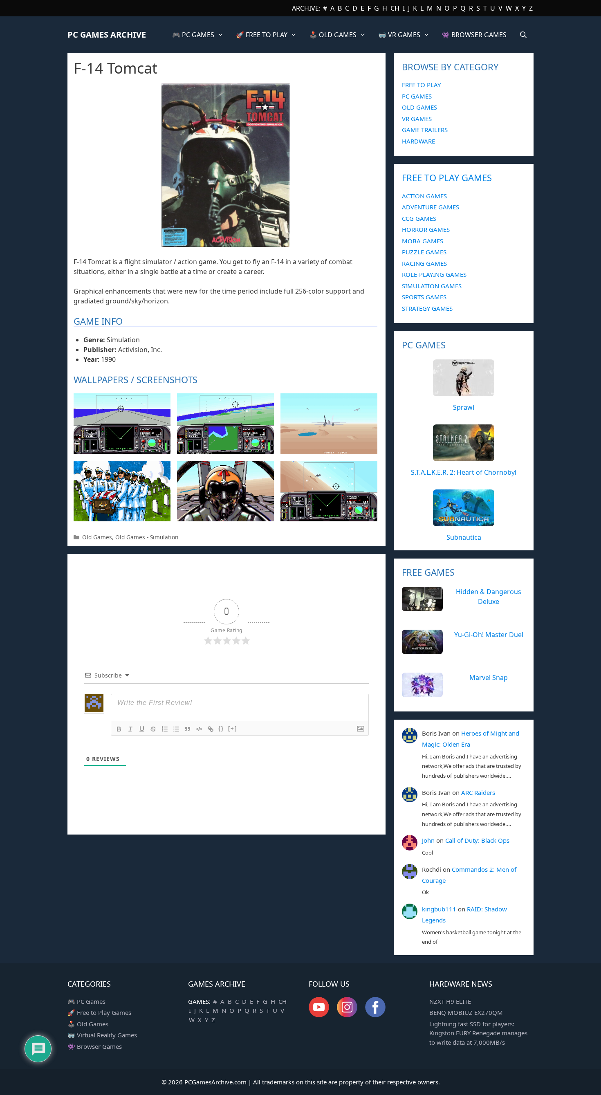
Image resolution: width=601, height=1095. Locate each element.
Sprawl (463, 407)
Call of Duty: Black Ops (477, 840)
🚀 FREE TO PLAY (261, 34)
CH (394, 8)
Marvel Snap (488, 677)
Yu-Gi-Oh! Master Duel (488, 634)
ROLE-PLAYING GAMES (434, 274)
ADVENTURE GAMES (430, 207)
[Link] (210, 729)
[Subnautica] (463, 522)
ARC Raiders (478, 792)
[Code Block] (199, 729)
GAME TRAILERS (425, 130)
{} (221, 728)
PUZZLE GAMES (424, 252)
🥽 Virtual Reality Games (102, 1035)
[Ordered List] (164, 729)
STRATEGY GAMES (427, 308)
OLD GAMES (419, 107)
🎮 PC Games (86, 1001)
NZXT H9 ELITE (450, 1001)
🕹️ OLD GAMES (333, 34)
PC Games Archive (106, 34)
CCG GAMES (419, 218)
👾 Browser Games (94, 1046)
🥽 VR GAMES (399, 34)
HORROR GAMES (426, 229)
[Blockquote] (187, 729)
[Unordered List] (176, 729)
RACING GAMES (424, 263)
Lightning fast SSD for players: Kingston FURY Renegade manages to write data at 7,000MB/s (478, 1033)
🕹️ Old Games (87, 1024)
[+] (232, 728)
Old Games (97, 537)
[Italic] (130, 729)
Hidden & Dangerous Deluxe (488, 596)
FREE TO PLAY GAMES (447, 177)
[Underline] (142, 729)
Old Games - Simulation (146, 537)
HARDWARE (418, 141)
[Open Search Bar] (523, 35)
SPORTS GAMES (424, 297)
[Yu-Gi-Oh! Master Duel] (422, 650)
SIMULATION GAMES (432, 286)
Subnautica (463, 537)
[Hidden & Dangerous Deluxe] (422, 607)
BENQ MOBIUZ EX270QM (466, 1012)
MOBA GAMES (422, 241)
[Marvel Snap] (422, 693)
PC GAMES (417, 96)
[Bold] (119, 729)
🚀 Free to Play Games (99, 1012)
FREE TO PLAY (421, 85)
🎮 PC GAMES (193, 34)
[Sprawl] (463, 392)
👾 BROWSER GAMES (474, 34)
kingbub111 (439, 909)
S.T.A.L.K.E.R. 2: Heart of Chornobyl (463, 472)
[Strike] (153, 729)
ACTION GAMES (424, 196)
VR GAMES (417, 118)
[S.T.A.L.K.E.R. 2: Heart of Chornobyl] (463, 457)
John (428, 840)
